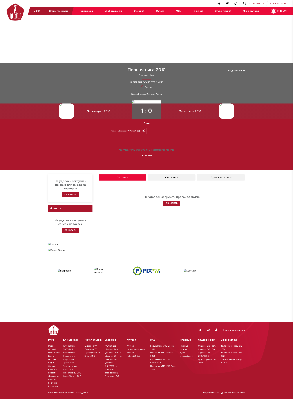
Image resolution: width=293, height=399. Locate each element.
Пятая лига (68, 369)
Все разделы (278, 3)
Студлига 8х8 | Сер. (207, 349)
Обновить (146, 155)
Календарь (53, 386)
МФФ (37, 11)
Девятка (148, 87)
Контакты (52, 383)
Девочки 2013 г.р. (113, 359)
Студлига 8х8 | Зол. (207, 346)
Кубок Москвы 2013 (72, 376)
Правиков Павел (154, 94)
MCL (178, 11)
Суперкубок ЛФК (92, 352)
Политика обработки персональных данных (68, 393)
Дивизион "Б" (91, 349)
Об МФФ (52, 349)
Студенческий (223, 11)
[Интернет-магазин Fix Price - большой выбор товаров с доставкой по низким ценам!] (146, 271)
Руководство (54, 352)
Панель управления (234, 330)
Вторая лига (68, 359)
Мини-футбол (251, 11)
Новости (52, 373)
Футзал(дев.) (111, 346)
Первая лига (69, 356)
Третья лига (68, 363)
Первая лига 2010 (147, 69)
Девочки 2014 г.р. (113, 356)
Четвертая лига (70, 366)
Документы (53, 376)
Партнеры (52, 379)
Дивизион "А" (91, 346)
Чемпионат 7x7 (112, 376)
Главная (52, 346)
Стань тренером (58, 11)
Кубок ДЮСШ (133, 356)
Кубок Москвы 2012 (72, 373)
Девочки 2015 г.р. (113, 352)
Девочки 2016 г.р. (113, 349)
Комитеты (52, 369)
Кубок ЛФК (90, 356)
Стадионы (52, 366)
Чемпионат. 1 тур (146, 75)
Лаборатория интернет (234, 393)
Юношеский (87, 11)
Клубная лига (69, 352)
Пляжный (197, 11)
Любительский (113, 11)
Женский (139, 11)
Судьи (51, 363)
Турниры (258, 3)
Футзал (160, 11)
